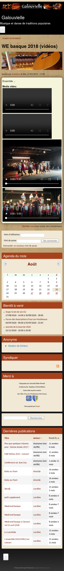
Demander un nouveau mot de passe (20, 246)
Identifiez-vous (28, 226)
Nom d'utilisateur (12, 234)
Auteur (36, 438)
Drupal (37, 406)
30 (56, 293)
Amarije (37, 471)
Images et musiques (11, 38)
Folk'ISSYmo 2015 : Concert (16, 454)
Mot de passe (10, 240)
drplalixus (16, 74)
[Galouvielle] (32, 9)
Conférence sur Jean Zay (15, 463)
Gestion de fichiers (18, 345)
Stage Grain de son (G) (16, 312)
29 (48, 293)
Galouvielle (13, 17)
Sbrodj (7, 489)
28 (40, 293)
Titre (6, 438)
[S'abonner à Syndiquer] (32, 367)
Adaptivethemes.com (42, 568)
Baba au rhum (10, 471)
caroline (37, 489)
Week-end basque (12, 506)
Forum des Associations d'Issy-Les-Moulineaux (26, 319)
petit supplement (12, 497)
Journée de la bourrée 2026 (18, 327)
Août (32, 264)
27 (32, 293)
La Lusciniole (10, 532)
